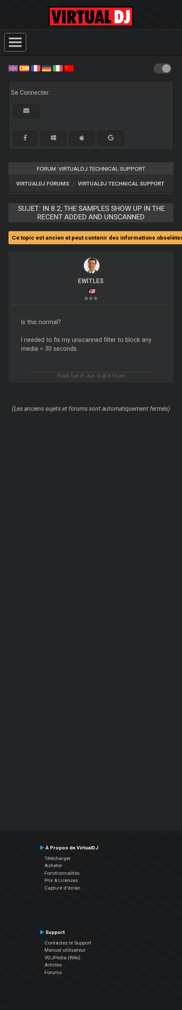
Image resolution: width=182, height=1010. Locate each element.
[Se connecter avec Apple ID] (81, 138)
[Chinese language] (69, 67)
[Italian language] (57, 67)
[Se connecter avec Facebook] (25, 138)
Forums (53, 972)
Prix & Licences (61, 880)
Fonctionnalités (62, 873)
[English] (13, 67)
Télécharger (57, 858)
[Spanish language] (24, 67)
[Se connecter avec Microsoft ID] (53, 138)
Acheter (53, 865)
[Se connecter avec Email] (26, 111)
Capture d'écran (62, 888)
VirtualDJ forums (42, 183)
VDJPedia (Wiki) (62, 958)
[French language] (35, 67)
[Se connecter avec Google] (111, 138)
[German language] (46, 67)
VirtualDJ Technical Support (121, 183)
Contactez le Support (67, 943)
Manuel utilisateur (64, 950)
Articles (53, 965)
